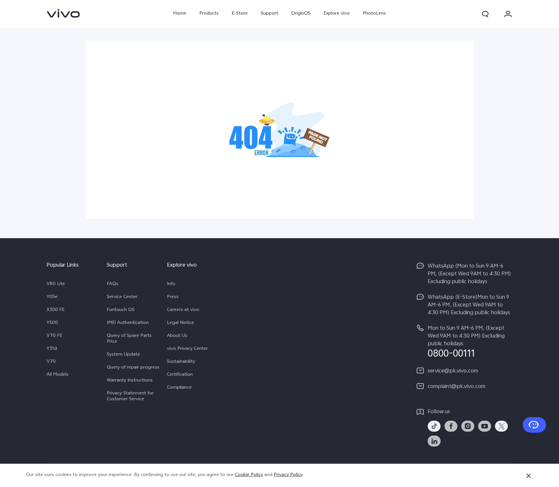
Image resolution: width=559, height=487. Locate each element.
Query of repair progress (133, 368)
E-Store (240, 14)
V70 (51, 362)
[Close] (528, 475)
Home (179, 14)
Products (209, 14)
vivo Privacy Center (187, 349)
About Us (177, 336)
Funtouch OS (121, 310)
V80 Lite (56, 284)
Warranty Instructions (130, 381)
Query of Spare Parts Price (129, 339)
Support (269, 14)
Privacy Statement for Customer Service (130, 397)
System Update (123, 355)
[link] (63, 13)
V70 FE (54, 336)
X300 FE (55, 310)
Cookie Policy (249, 475)
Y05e (52, 297)
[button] (485, 13)
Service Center (122, 297)
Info (171, 284)
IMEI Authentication (128, 323)
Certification (180, 375)
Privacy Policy (288, 475)
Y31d (52, 349)
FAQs (112, 284)
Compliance (179, 388)
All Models (58, 375)
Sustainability (181, 362)
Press (173, 297)
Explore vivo (336, 14)
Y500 (52, 323)
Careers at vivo (183, 310)
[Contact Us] (534, 425)
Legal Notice (180, 323)
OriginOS (301, 14)
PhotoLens (374, 14)
